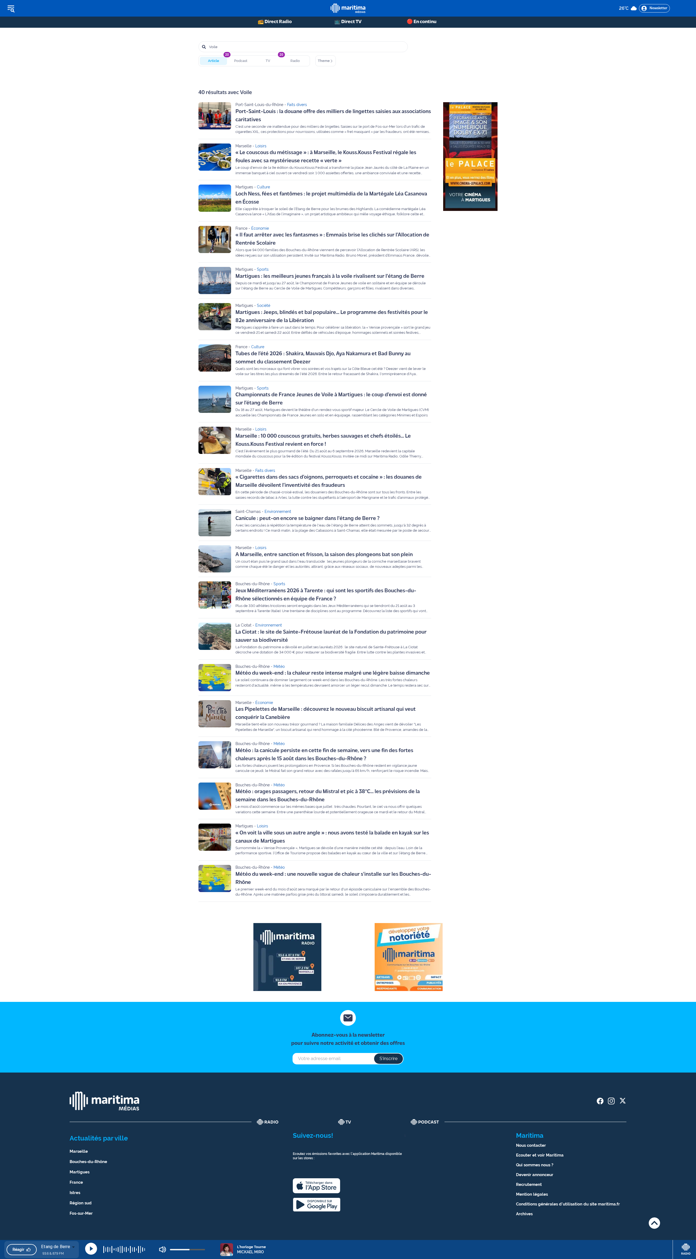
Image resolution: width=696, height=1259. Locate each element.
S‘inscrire (388, 1058)
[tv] (344, 1122)
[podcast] (425, 1122)
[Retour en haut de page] (654, 1223)
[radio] (268, 1122)
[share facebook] (600, 1101)
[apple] (316, 1185)
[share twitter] (622, 1101)
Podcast (240, 61)
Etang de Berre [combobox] (55, 1246)
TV (268, 61)
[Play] (91, 1248)
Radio (295, 61)
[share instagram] (611, 1101)
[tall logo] (348, 8)
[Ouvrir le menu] (38, 8)
